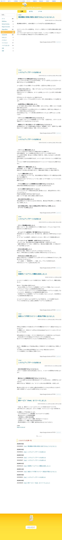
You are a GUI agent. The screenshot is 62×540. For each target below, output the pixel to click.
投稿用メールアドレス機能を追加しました (32, 274)
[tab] (8, 18)
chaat (19, 14)
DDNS (47, 1)
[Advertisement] (8, 77)
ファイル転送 (22, 1)
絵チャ (9, 1)
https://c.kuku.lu (21, 427)
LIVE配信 (16, 1)
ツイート (58, 42)
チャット (28, 1)
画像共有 (35, 1)
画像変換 (54, 1)
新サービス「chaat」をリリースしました (32, 400)
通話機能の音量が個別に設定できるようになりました (36, 17)
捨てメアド (3, 1)
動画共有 (41, 1)
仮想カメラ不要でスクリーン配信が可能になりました (36, 316)
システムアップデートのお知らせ (29, 72)
